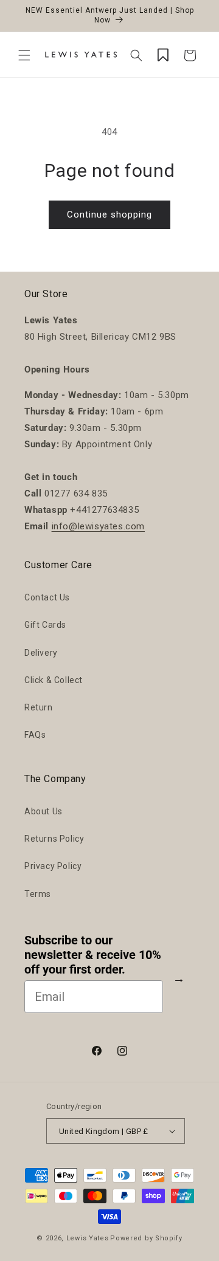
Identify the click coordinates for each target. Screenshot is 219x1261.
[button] (24, 55)
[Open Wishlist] (163, 55)
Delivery (41, 653)
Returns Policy (54, 839)
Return (38, 707)
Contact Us (47, 597)
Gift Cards (45, 625)
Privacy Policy (53, 866)
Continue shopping (109, 214)
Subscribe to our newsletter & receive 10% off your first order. (92, 955)
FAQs (35, 735)
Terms (37, 894)
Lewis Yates (87, 1238)
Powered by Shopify (146, 1238)
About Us (43, 811)
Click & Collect (53, 680)
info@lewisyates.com (98, 526)
